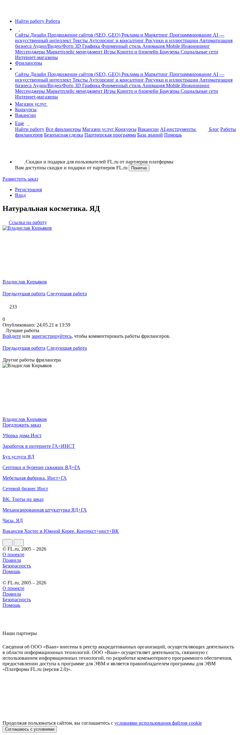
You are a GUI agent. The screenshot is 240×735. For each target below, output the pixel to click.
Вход (20, 195)
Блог (214, 129)
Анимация (154, 46)
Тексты (80, 40)
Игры (110, 51)
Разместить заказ (20, 179)
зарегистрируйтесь (52, 336)
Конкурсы (26, 109)
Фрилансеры (28, 63)
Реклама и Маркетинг (145, 35)
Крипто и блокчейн (138, 51)
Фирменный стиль (121, 46)
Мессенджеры (30, 51)
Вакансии (25, 115)
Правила (11, 560)
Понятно (139, 168)
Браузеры (170, 51)
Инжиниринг (195, 46)
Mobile (173, 46)
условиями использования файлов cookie (158, 723)
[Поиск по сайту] (20, 151)
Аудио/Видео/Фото (54, 46)
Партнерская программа (110, 135)
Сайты (22, 35)
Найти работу (29, 129)
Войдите (11, 336)
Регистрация (28, 189)
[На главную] (8, 10)
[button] (21, 29)
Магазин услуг (31, 104)
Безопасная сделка (63, 135)
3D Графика (88, 46)
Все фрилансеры (63, 129)
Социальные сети (199, 51)
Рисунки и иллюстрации (172, 40)
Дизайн (39, 35)
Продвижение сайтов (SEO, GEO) (85, 35)
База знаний (150, 135)
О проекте (13, 554)
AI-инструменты (178, 129)
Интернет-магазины (36, 57)
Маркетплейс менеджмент (75, 51)
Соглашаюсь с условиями (29, 729)
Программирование (191, 35)
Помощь (173, 135)
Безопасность (16, 565)
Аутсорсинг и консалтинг (117, 40)
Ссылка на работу (28, 222)
